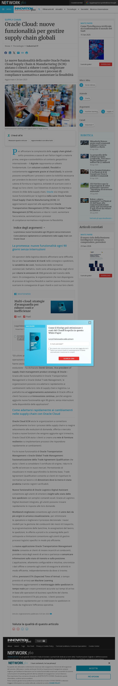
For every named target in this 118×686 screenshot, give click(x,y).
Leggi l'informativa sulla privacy (61, 339)
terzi (80, 348)
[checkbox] (49, 349)
